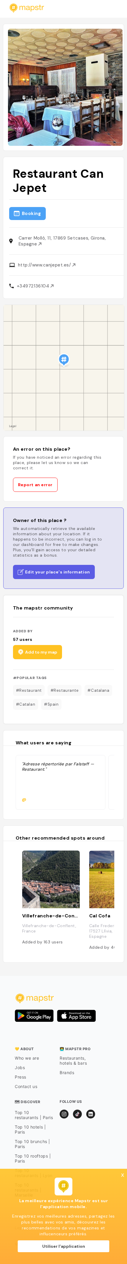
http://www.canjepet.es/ (45, 265)
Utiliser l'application (63, 1246)
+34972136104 (34, 286)
